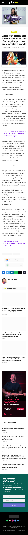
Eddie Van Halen (6, 254)
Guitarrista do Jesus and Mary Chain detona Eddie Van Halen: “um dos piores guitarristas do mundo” (13, 358)
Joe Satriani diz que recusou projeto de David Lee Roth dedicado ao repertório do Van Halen (13, 310)
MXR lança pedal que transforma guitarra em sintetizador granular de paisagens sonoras (13, 428)
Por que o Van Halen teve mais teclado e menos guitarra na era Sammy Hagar (15, 133)
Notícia (14, 31)
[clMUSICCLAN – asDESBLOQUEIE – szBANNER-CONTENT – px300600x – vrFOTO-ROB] (14, 417)
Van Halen (16, 254)
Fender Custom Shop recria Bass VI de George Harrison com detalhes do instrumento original (12, 438)
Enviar (14, 505)
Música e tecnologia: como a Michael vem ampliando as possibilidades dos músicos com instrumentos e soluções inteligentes (14, 456)
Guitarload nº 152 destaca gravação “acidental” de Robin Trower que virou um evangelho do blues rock (14, 447)
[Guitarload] (14, 2)
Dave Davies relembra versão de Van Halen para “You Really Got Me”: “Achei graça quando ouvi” (14, 334)
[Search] (25, 2)
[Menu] (3, 2)
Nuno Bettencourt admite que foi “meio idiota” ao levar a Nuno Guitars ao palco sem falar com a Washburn (13, 466)
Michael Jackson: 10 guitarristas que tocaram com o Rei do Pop (14, 243)
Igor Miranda (7, 47)
